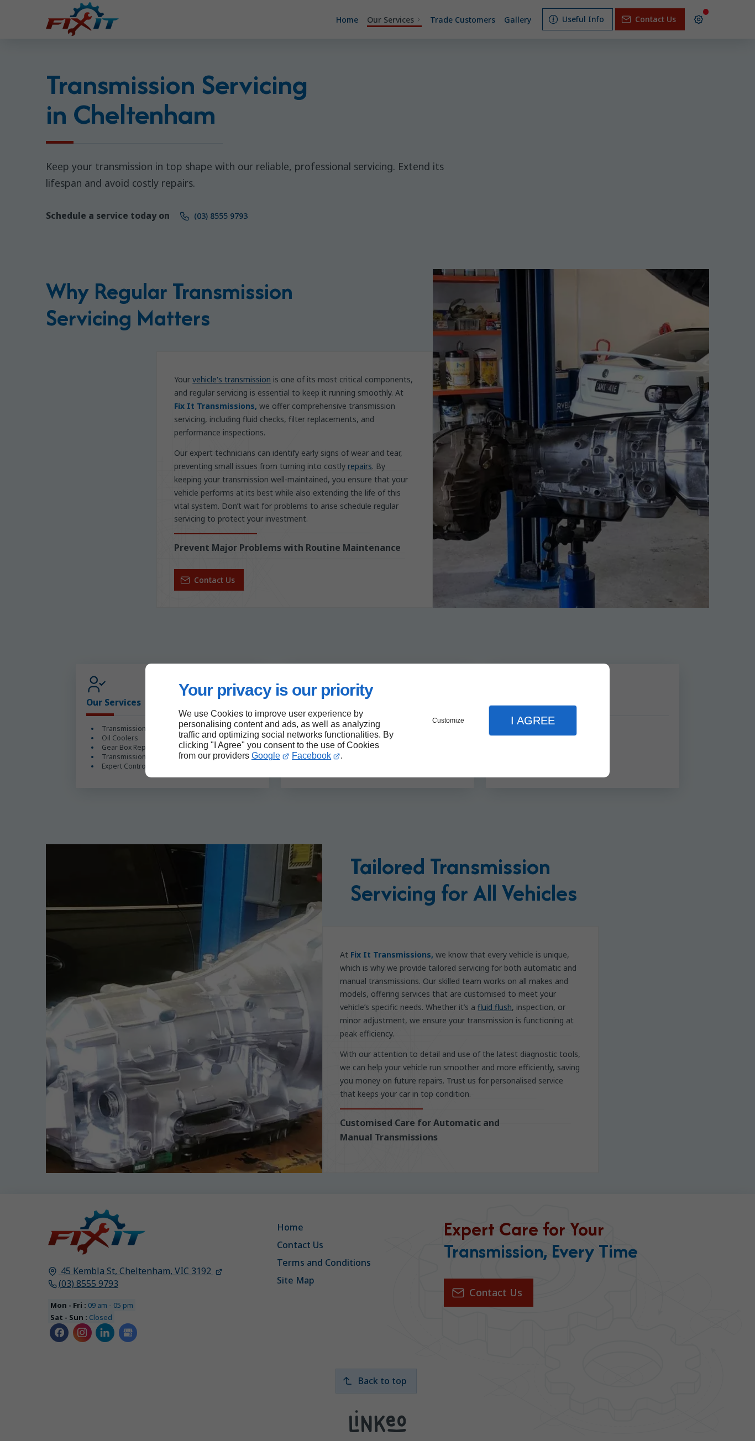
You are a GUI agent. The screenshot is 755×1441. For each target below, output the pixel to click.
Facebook (311, 755)
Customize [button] (448, 720)
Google (265, 755)
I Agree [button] (533, 720)
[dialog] (377, 721)
